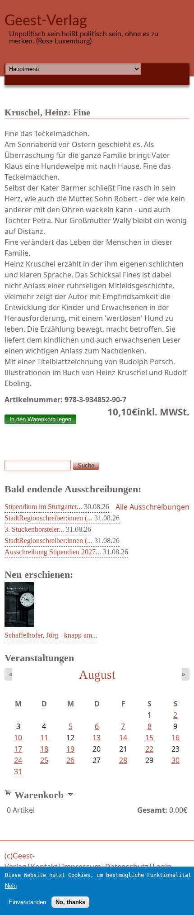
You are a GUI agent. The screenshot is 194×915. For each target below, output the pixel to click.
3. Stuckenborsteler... (34, 529)
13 (96, 738)
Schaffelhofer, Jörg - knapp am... (51, 635)
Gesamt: (152, 810)
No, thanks (70, 902)
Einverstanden (27, 902)
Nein (11, 885)
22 (149, 749)
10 (18, 738)
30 (175, 760)
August (97, 674)
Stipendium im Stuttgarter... (43, 506)
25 (44, 760)
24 (18, 760)
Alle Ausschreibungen (152, 507)
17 (18, 749)
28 (123, 760)
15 (149, 738)
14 (123, 738)
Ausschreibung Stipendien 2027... (53, 552)
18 (44, 749)
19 (70, 749)
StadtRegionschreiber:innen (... (48, 518)
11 (44, 738)
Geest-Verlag (46, 21)
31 (18, 772)
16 (175, 738)
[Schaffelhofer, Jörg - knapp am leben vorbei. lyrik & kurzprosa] (19, 624)
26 (70, 760)
